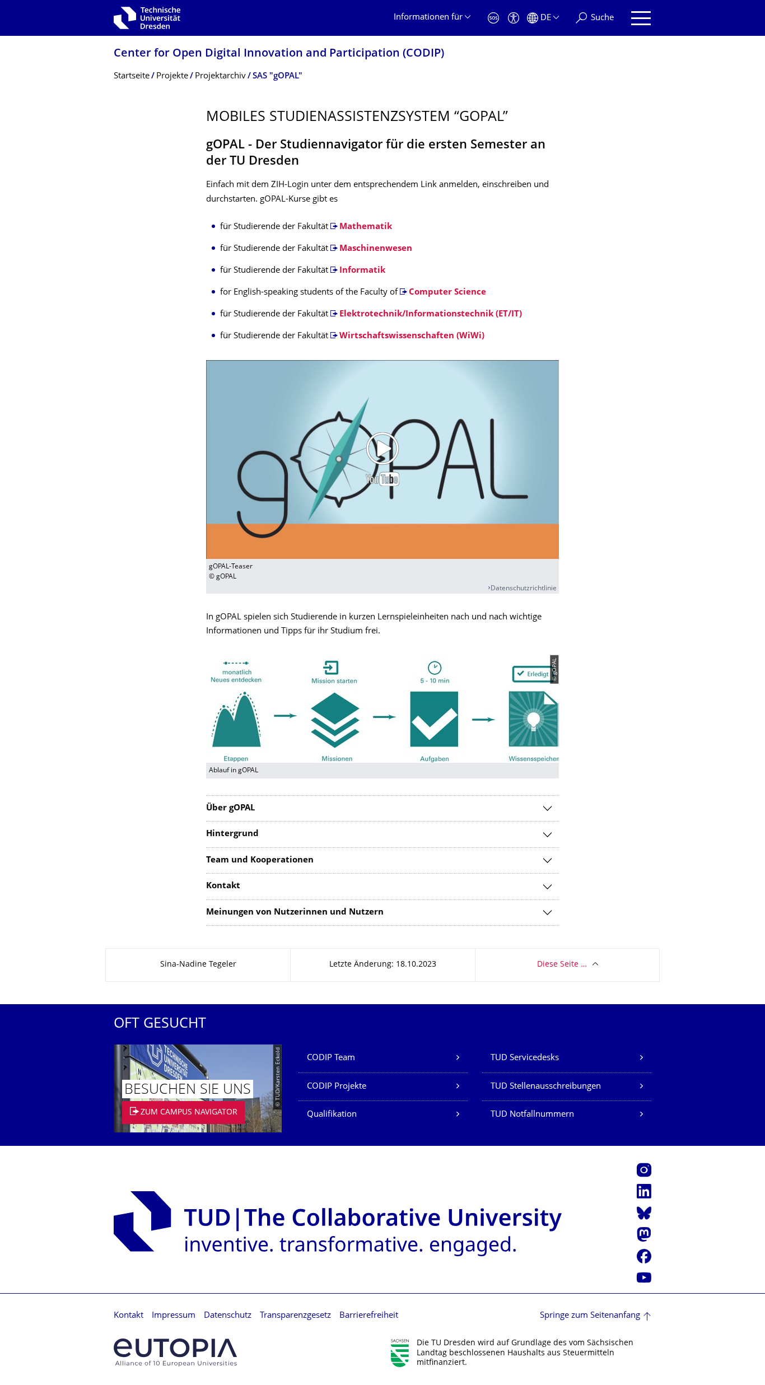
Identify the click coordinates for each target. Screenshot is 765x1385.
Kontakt (128, 1316)
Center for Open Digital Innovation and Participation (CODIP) (279, 54)
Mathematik (365, 227)
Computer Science (447, 292)
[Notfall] (493, 18)
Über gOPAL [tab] (230, 808)
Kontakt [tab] (223, 886)
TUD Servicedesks (525, 1058)
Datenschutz (227, 1316)
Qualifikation (332, 1115)
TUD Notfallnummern (532, 1115)
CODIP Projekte (336, 1087)
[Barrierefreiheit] (513, 18)
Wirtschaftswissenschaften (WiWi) (411, 336)
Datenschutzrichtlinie (524, 589)
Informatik (362, 271)
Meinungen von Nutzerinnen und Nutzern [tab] (295, 912)
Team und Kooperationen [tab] (260, 860)
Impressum (173, 1316)
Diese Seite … (562, 964)
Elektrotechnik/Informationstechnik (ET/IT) (430, 314)
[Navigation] (641, 18)
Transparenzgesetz (295, 1316)
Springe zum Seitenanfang (590, 1316)
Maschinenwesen (375, 249)
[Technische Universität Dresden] (147, 18)
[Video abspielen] (382, 459)
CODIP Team (331, 1058)
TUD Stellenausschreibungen (546, 1087)
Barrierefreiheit (368, 1316)
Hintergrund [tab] (232, 834)
